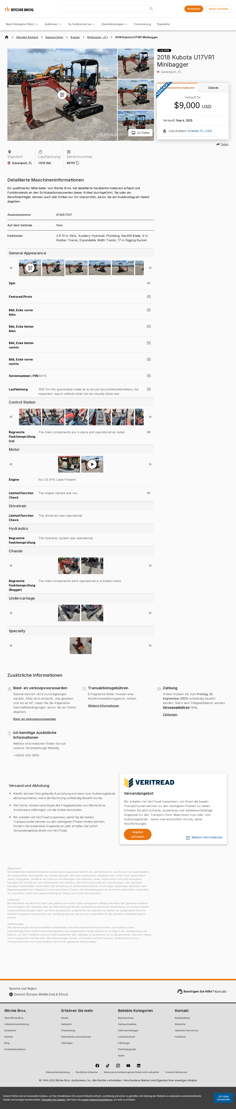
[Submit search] (151, 9)
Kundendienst (182, 1018)
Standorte (163, 24)
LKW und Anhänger (128, 1030)
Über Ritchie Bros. (14, 1018)
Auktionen (51, 24)
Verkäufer (66, 1024)
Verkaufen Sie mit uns (186, 1030)
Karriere (8, 1037)
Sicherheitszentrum (14, 1049)
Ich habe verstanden (223, 1098)
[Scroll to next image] (150, 268)
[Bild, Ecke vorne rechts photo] (148, 359)
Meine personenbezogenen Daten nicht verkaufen (131, 1072)
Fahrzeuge (124, 1043)
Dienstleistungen (113, 24)
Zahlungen (170, 715)
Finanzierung (142, 24)
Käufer (64, 1018)
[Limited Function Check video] (148, 493)
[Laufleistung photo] (148, 389)
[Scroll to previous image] (11, 268)
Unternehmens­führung (16, 1024)
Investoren (10, 1030)
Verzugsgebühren (176, 707)
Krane (121, 1056)
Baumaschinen (126, 1018)
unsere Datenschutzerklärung (96, 1099)
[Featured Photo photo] (148, 296)
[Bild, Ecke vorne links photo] (148, 310)
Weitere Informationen (103, 706)
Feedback (180, 1037)
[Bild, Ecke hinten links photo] (148, 326)
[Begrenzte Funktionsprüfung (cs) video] (148, 432)
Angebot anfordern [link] (137, 834)
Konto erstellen (219, 8)
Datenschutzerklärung (58, 1072)
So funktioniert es (79, 24)
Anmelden (193, 8)
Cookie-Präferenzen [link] (176, 1072)
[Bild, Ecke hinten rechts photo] (148, 343)
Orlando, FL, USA (200, 131)
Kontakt (220, 991)
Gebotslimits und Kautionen (76, 1037)
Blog (6, 1043)
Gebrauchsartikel (127, 1024)
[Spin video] (148, 283)
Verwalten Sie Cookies (53, 1099)
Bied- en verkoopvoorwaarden (34, 719)
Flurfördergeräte (127, 1049)
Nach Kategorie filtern (20, 24)
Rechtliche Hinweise (87, 1072)
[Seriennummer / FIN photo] (148, 376)
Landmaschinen (126, 1037)
